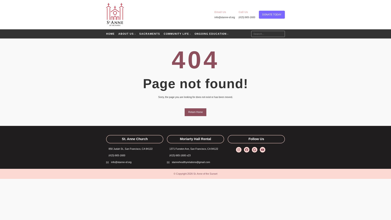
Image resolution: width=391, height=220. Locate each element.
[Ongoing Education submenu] (227, 34)
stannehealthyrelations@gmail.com (191, 162)
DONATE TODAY (271, 14)
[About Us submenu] (135, 34)
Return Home (195, 112)
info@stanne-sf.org (121, 162)
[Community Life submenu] (190, 34)
